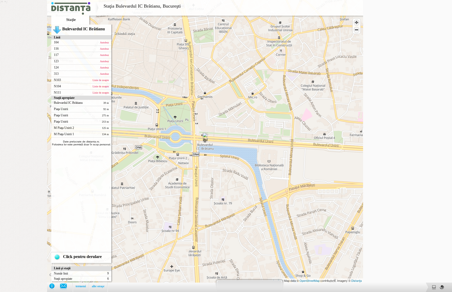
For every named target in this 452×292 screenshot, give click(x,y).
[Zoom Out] (356, 30)
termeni (81, 286)
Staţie (71, 20)
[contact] (66, 287)
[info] (54, 287)
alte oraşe (98, 286)
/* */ (90, 144)
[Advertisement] (23, 78)
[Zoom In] (356, 22)
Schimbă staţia (124, 33)
